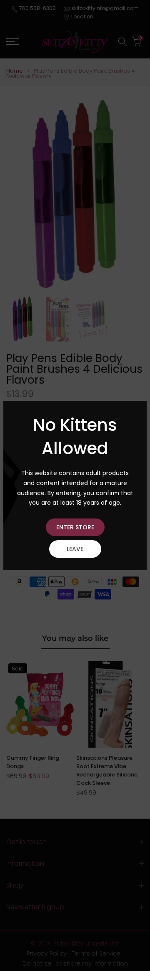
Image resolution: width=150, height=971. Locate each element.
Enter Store (75, 527)
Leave (75, 549)
